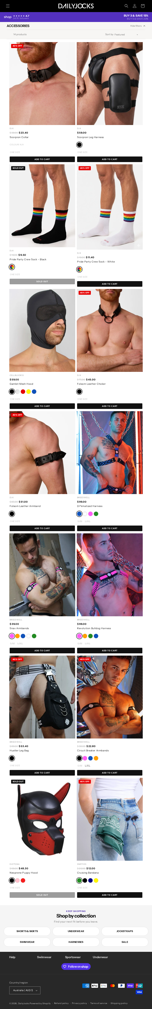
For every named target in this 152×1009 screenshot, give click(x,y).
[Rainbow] (12, 267)
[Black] (79, 145)
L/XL (87, 521)
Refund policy (61, 1003)
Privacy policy (79, 1003)
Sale (125, 941)
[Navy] (90, 880)
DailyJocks (23, 1003)
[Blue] (34, 391)
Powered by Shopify (40, 1003)
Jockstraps (125, 931)
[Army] (17, 391)
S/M (79, 521)
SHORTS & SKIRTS (27, 931)
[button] (8, 6)
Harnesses (76, 941)
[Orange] (17, 636)
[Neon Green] (90, 636)
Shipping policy (119, 1003)
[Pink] (90, 514)
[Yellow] (28, 391)
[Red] (23, 391)
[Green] (96, 514)
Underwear (76, 931)
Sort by (109, 34)
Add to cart (42, 159)
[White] (85, 514)
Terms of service (98, 1003)
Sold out (42, 281)
